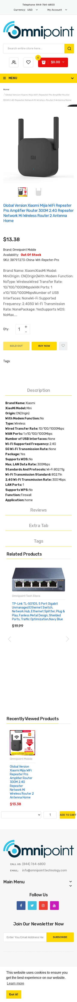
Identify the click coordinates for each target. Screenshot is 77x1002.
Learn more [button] (15, 983)
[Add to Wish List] (63, 346)
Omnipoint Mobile (24, 250)
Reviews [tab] (38, 510)
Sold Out (16, 345)
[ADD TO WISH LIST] (51, 621)
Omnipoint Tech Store (26, 595)
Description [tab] (38, 390)
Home (6, 89)
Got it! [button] (13, 994)
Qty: (6, 329)
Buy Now (44, 345)
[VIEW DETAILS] (42, 621)
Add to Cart (67, 815)
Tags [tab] (38, 541)
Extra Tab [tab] (38, 525)
